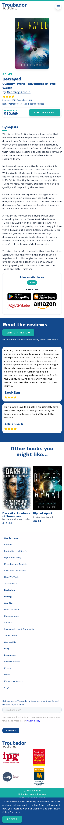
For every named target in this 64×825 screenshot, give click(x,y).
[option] (17, 494)
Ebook (32, 282)
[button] (58, 488)
